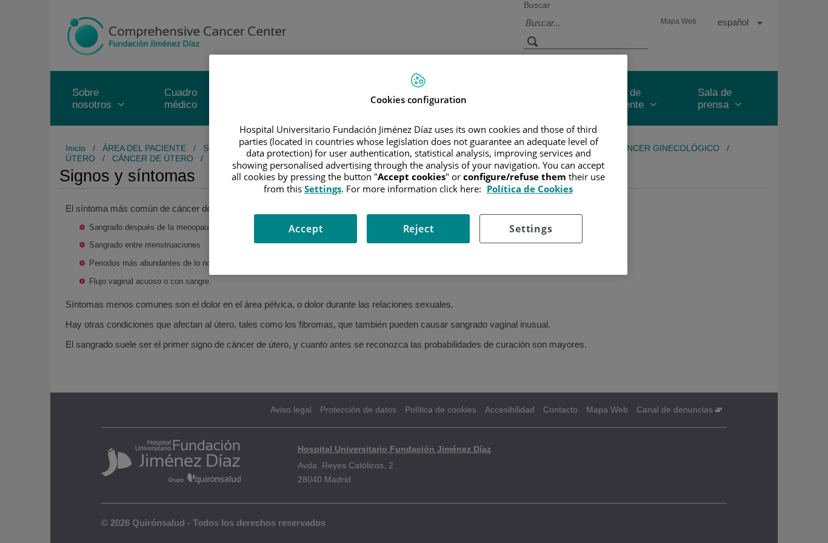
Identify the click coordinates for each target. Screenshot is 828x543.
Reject (418, 228)
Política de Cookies (530, 189)
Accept (306, 228)
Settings (530, 228)
